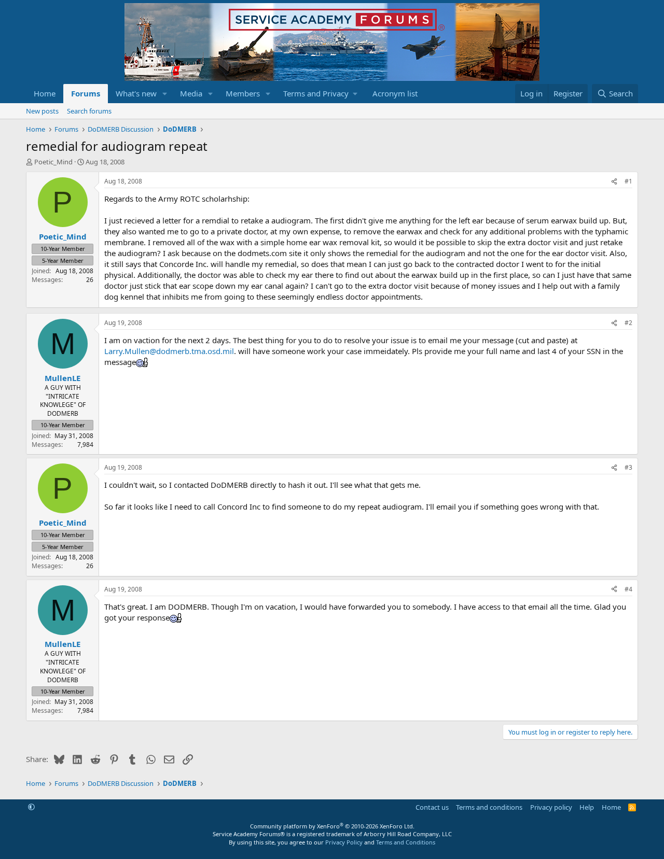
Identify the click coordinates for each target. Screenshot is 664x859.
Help (586, 807)
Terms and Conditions (405, 842)
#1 (628, 181)
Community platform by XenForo (332, 826)
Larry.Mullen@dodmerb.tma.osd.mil (169, 351)
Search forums (89, 111)
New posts (42, 111)
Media (191, 93)
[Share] (614, 182)
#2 (628, 322)
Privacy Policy (344, 842)
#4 (628, 589)
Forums (85, 93)
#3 (628, 467)
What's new (136, 93)
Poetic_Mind (53, 161)
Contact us (432, 807)
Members (243, 93)
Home (45, 93)
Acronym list (395, 93)
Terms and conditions (489, 807)
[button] (165, 93)
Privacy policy (551, 807)
